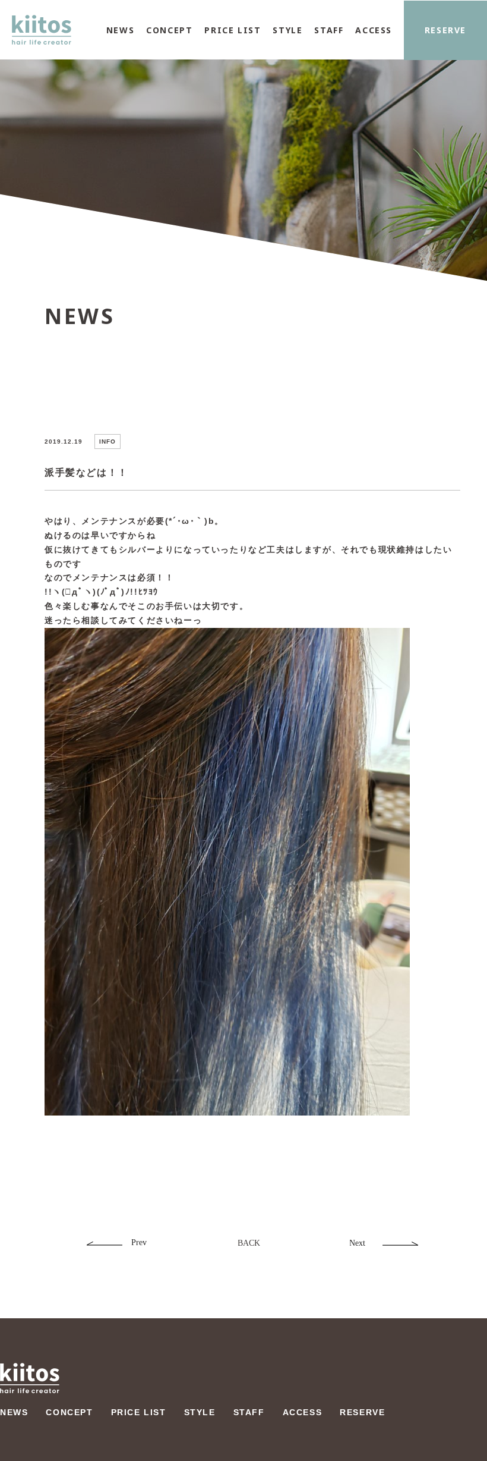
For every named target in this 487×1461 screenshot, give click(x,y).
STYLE (287, 30)
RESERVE (445, 30)
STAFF (328, 30)
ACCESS (373, 30)
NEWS (120, 30)
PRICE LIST (232, 30)
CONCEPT (169, 30)
